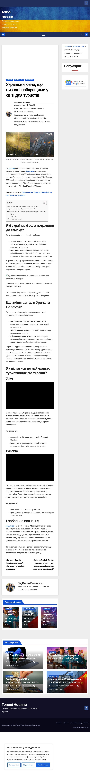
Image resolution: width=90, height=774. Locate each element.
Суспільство (29, 79)
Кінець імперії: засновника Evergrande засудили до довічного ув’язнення (65, 682)
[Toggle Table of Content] (43, 203)
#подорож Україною (22, 121)
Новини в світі (18, 79)
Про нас (66, 723)
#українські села (37, 121)
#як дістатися (19, 125)
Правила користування (80, 727)
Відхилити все (28, 765)
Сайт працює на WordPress (11, 725)
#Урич (47, 121)
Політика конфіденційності (79, 723)
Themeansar (36, 725)
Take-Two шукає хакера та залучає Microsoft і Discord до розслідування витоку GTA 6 (66, 658)
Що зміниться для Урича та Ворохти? (21, 209)
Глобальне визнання (15, 219)
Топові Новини (14, 704)
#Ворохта (40, 108)
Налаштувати (14, 765)
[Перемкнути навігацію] (43, 34)
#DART (32, 105)
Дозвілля (9, 79)
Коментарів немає (12, 665)
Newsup (27, 725)
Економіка (9, 676)
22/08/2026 (11, 662)
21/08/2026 (11, 686)
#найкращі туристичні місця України (28, 115)
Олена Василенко (23, 102)
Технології (9, 652)
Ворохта (13, 216)
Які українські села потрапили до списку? (23, 206)
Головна (67, 46)
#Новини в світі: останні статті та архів (30, 118)
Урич (12, 214)
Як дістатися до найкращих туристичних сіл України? (27, 211)
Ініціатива (10, 526)
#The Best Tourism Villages (25, 108)
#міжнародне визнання (23, 112)
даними (12, 168)
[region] (28, 757)
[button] (82, 35)
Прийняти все (43, 765)
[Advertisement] (30, 60)
